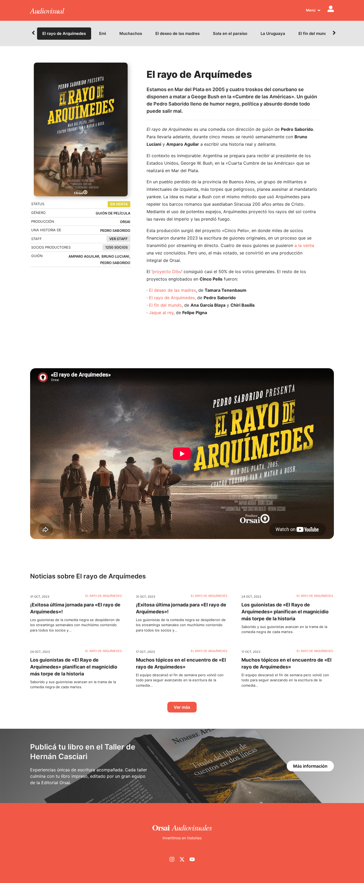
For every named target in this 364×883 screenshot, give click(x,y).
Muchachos (130, 33)
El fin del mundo (313, 33)
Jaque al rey (161, 312)
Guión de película (113, 213)
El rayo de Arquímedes (64, 33)
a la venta (304, 245)
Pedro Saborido (115, 230)
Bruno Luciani (115, 256)
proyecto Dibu (166, 271)
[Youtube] (192, 859)
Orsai (125, 222)
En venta (119, 204)
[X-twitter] (182, 859)
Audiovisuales (192, 827)
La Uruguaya (273, 33)
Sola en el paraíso (230, 33)
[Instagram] (172, 859)
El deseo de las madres (177, 33)
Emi (102, 33)
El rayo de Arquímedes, (172, 297)
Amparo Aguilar (83, 256)
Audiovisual (47, 10)
